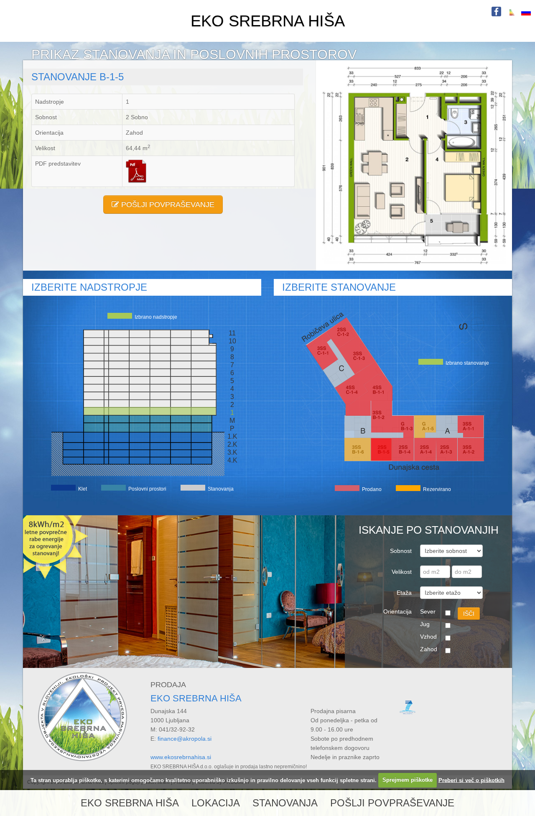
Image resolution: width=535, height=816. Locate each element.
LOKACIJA (215, 802)
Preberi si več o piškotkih (471, 780)
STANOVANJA (285, 802)
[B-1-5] (414, 164)
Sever (428, 611)
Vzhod (428, 636)
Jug (425, 624)
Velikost (402, 571)
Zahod (428, 649)
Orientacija (397, 611)
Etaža (404, 592)
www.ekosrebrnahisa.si (180, 757)
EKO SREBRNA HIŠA (268, 21)
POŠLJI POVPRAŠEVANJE (166, 204)
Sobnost (401, 550)
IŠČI (468, 613)
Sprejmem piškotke (407, 780)
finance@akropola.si (184, 738)
